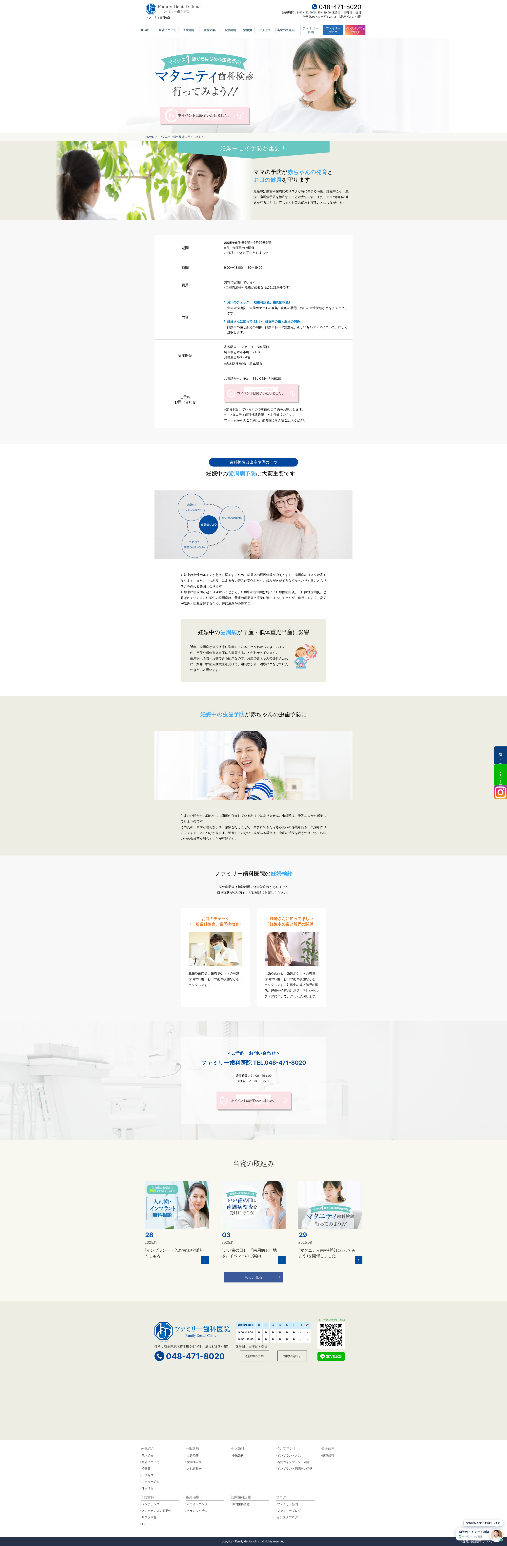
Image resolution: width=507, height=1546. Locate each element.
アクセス (265, 30)
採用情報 (147, 1488)
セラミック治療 (197, 1511)
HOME (144, 30)
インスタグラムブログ (355, 30)
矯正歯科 (328, 1455)
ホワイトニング (197, 1504)
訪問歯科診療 (241, 1504)
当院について (167, 30)
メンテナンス (150, 1504)
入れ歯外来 (194, 1468)
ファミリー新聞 (310, 30)
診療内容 (210, 29)
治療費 (247, 30)
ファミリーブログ (333, 30)
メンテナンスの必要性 (156, 1511)
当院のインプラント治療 (293, 1462)
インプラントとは (289, 1455)
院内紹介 (147, 1455)
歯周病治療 (194, 1462)
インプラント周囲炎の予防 (295, 1468)
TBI (144, 1524)
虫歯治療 (193, 1455)
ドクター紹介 (150, 1481)
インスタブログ (287, 1517)
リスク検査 (149, 1517)
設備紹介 (231, 29)
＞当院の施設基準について (476, 1541)
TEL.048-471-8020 (279, 1062)
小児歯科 (238, 1455)
